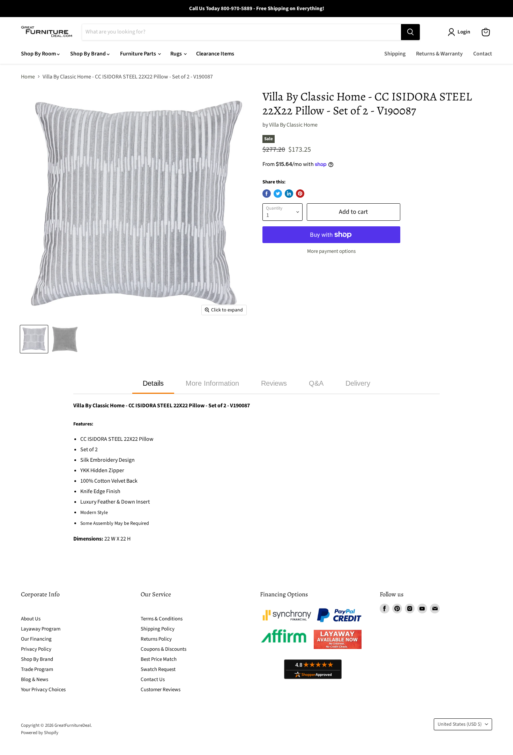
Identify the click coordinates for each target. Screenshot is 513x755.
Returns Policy (156, 639)
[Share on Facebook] (266, 193)
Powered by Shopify (39, 733)
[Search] (410, 32)
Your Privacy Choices (43, 689)
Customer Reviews (160, 689)
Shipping (395, 54)
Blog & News (34, 679)
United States (460, 724)
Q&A (316, 383)
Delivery (357, 383)
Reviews (274, 383)
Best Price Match (159, 659)
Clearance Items (215, 54)
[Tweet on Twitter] (278, 193)
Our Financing (36, 639)
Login (464, 32)
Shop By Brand (88, 54)
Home (28, 77)
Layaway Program (40, 629)
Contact (482, 54)
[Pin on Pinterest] (300, 193)
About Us (30, 618)
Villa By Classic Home (293, 125)
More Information (212, 383)
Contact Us (153, 679)
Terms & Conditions (162, 618)
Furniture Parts (138, 54)
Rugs (176, 54)
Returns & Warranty (439, 54)
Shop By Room (39, 54)
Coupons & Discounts (163, 649)
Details (153, 383)
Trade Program (37, 669)
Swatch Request (158, 669)
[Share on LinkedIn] (289, 193)
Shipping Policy (157, 629)
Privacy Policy (36, 649)
